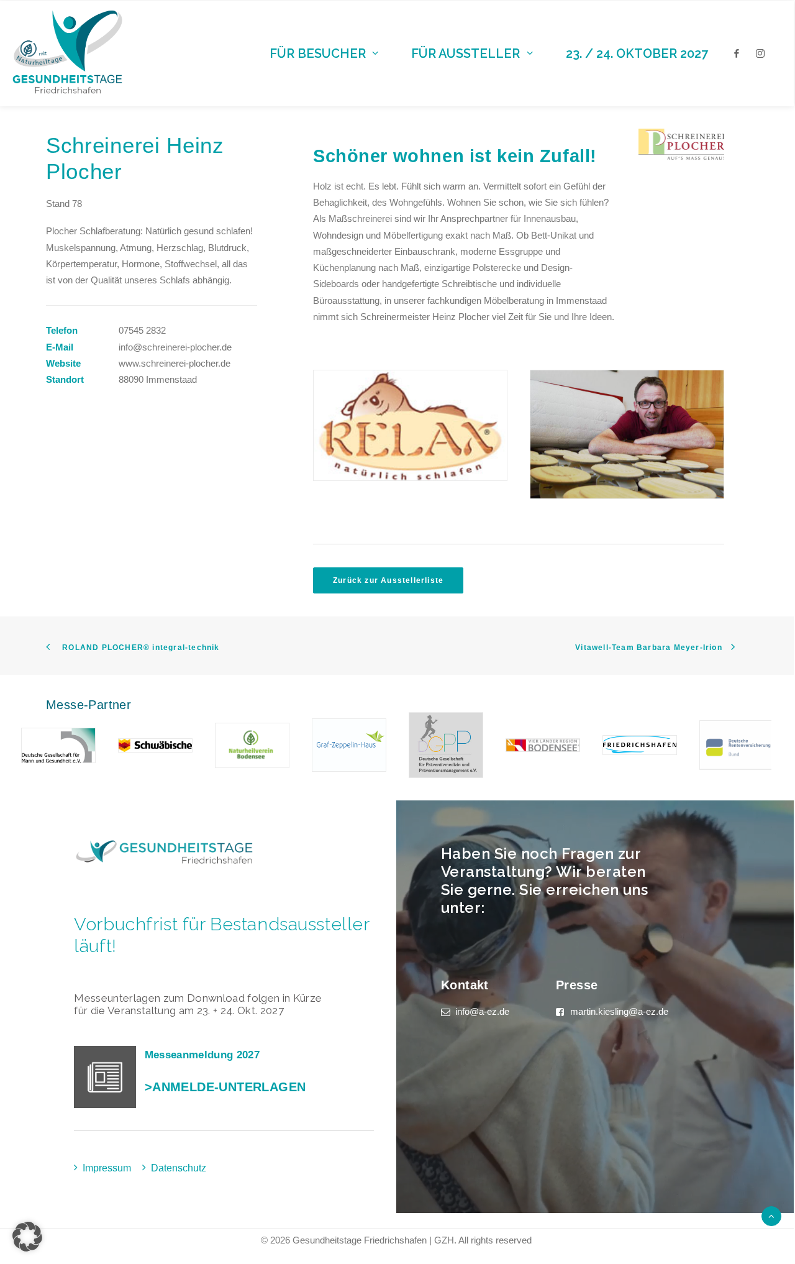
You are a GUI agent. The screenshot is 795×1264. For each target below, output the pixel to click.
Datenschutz (178, 1168)
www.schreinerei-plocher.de (174, 363)
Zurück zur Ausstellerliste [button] (388, 580)
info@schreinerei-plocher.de (175, 347)
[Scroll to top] (771, 1215)
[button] (27, 1236)
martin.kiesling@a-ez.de (619, 1011)
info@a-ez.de (482, 1011)
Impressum (107, 1168)
